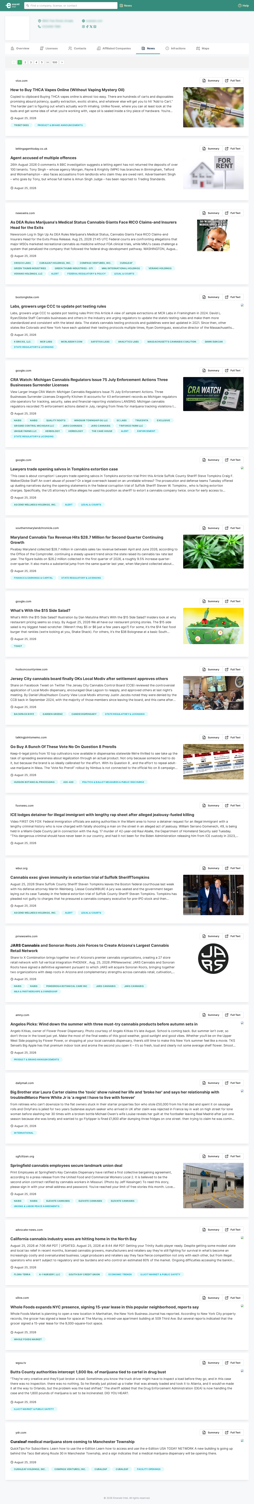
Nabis (17, 420)
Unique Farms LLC (25, 431)
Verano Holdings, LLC (28, 273)
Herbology (52, 431)
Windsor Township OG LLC (91, 420)
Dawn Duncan (214, 341)
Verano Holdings (160, 268)
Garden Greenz (53, 714)
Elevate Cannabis (58, 1200)
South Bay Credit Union (84, 1274)
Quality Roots (55, 420)
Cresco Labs (22, 263)
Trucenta (141, 420)
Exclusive (163, 420)
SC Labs (122, 420)
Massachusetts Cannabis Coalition (172, 341)
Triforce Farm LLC (131, 425)
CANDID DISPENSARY (84, 714)
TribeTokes (21, 125)
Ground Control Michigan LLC (34, 425)
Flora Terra (22, 1274)
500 (55, 62)
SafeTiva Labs (100, 341)
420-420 (68, 782)
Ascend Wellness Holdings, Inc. (35, 504)
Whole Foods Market (28, 1339)
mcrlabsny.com (71, 341)
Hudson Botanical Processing (34, 782)
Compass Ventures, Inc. (95, 263)
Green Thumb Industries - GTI (74, 268)
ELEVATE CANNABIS (123, 1200)
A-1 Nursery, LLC (49, 1274)
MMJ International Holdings (121, 268)
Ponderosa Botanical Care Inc (66, 986)
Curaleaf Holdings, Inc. (55, 263)
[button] (243, 5)
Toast (18, 646)
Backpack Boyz (24, 714)
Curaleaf (126, 263)
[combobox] (70, 5)
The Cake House (102, 431)
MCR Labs (46, 341)
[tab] (20, 48)
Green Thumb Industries (30, 268)
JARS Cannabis (72, 425)
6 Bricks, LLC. (22, 341)
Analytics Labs (128, 341)
